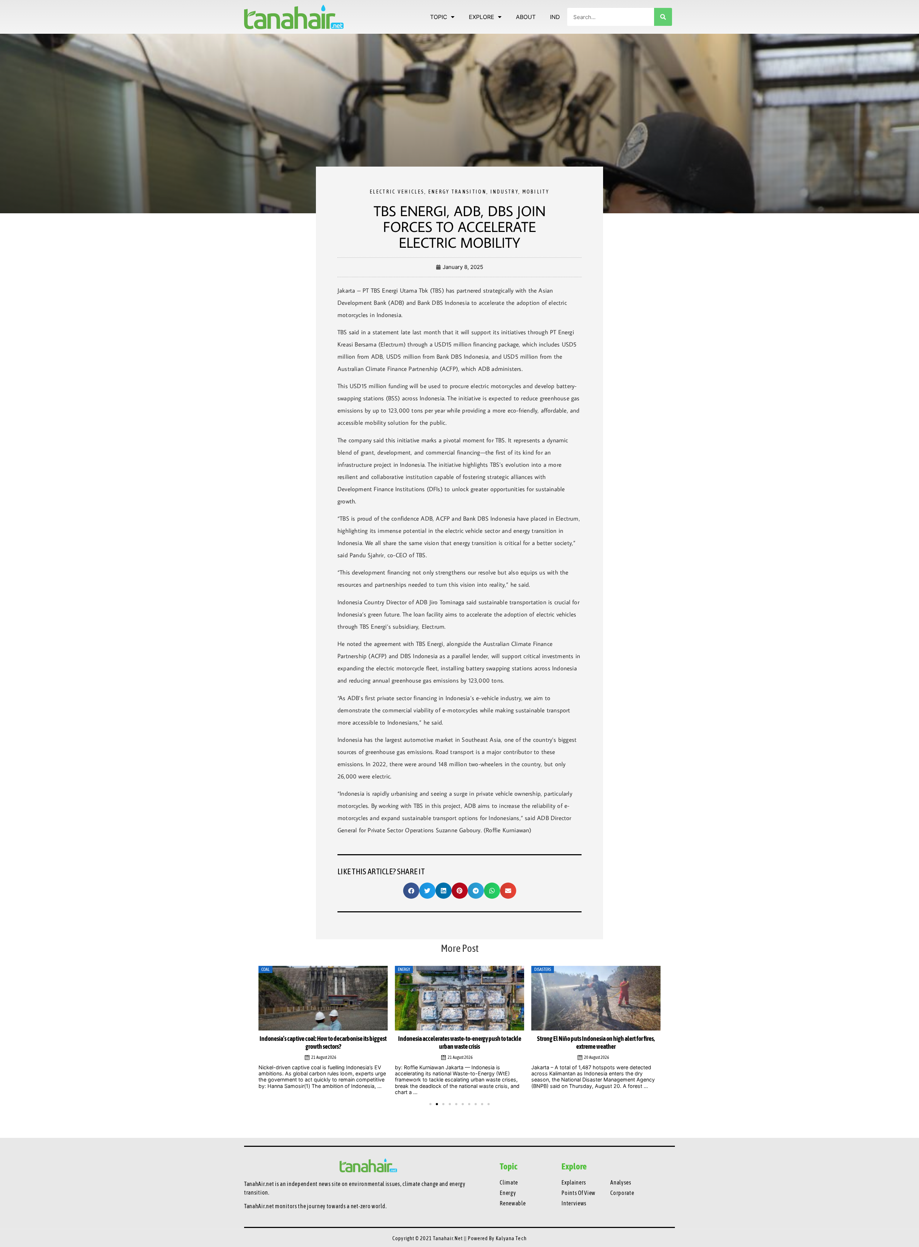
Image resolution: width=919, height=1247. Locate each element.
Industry (504, 192)
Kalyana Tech (511, 1238)
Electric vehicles (397, 192)
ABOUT (526, 16)
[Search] (663, 17)
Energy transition (457, 192)
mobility (535, 192)
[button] (411, 891)
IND (555, 16)
